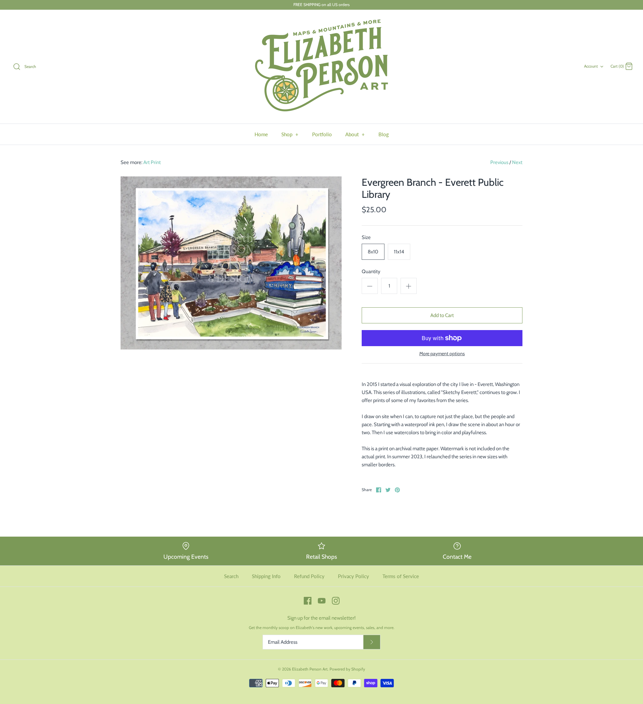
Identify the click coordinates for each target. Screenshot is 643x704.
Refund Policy (309, 576)
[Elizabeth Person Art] (321, 66)
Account (591, 66)
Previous (499, 162)
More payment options (442, 354)
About (355, 134)
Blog (383, 134)
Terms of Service (400, 576)
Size (366, 237)
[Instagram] (336, 601)
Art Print (152, 162)
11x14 (399, 252)
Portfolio (322, 134)
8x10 (373, 252)
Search (231, 576)
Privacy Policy (353, 576)
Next (517, 162)
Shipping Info (266, 576)
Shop (290, 134)
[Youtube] (322, 601)
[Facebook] (307, 601)
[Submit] (371, 642)
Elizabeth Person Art (310, 669)
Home (261, 134)
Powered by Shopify (347, 669)
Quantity (371, 271)
